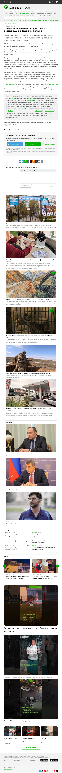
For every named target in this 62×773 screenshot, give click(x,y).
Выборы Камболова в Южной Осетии (31, 20)
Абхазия (6, 11)
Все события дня (53, 552)
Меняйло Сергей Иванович (14, 490)
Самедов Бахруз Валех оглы (14, 524)
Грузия (5, 13)
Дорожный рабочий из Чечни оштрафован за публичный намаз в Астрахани (16, 577)
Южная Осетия (22, 18)
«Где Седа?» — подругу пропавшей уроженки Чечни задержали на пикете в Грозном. (29, 677)
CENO (13, 98)
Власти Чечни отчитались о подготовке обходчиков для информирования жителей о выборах (30, 261)
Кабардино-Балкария (24, 13)
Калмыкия (33, 13)
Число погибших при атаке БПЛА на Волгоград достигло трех (16, 535)
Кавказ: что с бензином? (12, 20)
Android (30, 100)
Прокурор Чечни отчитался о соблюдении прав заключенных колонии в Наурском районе (30, 336)
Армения (28, 11)
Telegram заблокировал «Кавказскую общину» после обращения (30, 740)
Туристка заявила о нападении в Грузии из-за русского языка (48, 740)
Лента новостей (13, 23)
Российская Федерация (19, 15)
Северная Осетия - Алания (42, 15)
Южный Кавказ (30, 18)
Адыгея (16, 11)
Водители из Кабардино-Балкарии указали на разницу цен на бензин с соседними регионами (30, 409)
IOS (35, 100)
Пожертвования (33, 760)
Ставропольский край (9, 18)
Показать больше (31, 747)
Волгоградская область (48, 11)
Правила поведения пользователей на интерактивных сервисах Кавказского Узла (36, 767)
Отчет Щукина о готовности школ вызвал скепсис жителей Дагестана (26, 224)
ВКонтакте (38, 111)
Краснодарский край (51, 13)
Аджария (11, 11)
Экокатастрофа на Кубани (51, 20)
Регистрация (25, 185)
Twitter (22, 109)
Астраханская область (37, 11)
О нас (5, 760)
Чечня (16, 18)
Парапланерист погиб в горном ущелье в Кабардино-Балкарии (44, 541)
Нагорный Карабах (8, 15)
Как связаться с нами (18, 760)
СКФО (50, 15)
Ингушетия (16, 13)
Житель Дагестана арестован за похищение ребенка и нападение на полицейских (30, 299)
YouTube (10, 111)
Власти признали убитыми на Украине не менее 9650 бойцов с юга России (28, 373)
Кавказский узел (10, 84)
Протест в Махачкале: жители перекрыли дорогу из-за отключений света (25, 721)
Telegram (27, 96)
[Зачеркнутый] (30, 170)
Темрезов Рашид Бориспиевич (14, 456)
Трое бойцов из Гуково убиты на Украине (17, 541)
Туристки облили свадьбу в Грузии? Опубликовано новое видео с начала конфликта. (12, 740)
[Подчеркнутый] (27, 170)
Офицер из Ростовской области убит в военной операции (43, 548)
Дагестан (11, 13)
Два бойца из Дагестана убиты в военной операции (44, 535)
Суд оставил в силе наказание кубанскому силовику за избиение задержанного (44, 577)
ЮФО (36, 18)
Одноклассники (49, 111)
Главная (6, 23)
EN (7, 1)
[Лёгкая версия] (10, 2)
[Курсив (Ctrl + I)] (24, 170)
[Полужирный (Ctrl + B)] (21, 170)
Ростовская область (30, 15)
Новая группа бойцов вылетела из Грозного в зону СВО (15, 548)
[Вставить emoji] (34, 170)
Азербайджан (22, 11)
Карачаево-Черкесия (41, 13)
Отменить (50, 186)
